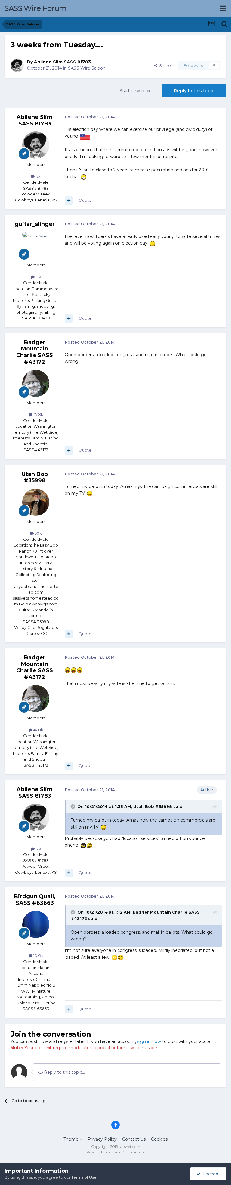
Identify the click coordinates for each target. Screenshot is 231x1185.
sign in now (149, 1041)
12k (38, 176)
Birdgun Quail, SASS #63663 (34, 899)
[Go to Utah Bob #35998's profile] (35, 502)
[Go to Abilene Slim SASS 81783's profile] (17, 65)
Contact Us (134, 1139)
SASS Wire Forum (36, 8)
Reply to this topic (194, 90)
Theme (71, 1139)
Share (164, 65)
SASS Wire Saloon (87, 68)
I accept (210, 1174)
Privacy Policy (102, 1139)
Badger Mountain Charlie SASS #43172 (34, 352)
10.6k (37, 955)
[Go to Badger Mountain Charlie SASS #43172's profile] (35, 383)
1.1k (38, 276)
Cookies (159, 1139)
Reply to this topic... (64, 1072)
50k (38, 533)
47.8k (37, 414)
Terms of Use (84, 1177)
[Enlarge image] (85, 136)
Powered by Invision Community (115, 1152)
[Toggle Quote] (73, 806)
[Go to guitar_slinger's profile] (35, 245)
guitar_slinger (35, 224)
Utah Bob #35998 (35, 477)
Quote (85, 200)
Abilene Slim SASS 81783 (62, 62)
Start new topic (135, 90)
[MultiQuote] (69, 200)
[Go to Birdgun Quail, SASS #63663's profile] (35, 924)
